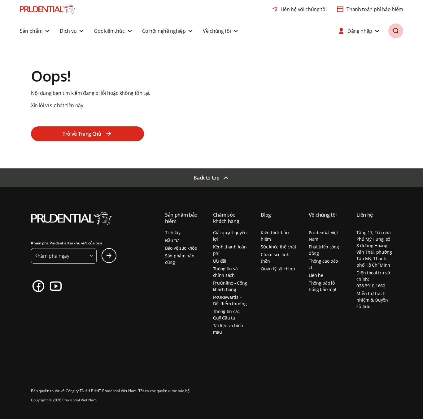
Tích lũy (173, 232)
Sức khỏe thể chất (278, 247)
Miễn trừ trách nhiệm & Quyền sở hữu (372, 299)
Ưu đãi (219, 261)
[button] (35, 31)
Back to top (206, 177)
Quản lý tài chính (278, 269)
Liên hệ (316, 275)
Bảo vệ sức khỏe (181, 248)
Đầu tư (171, 240)
